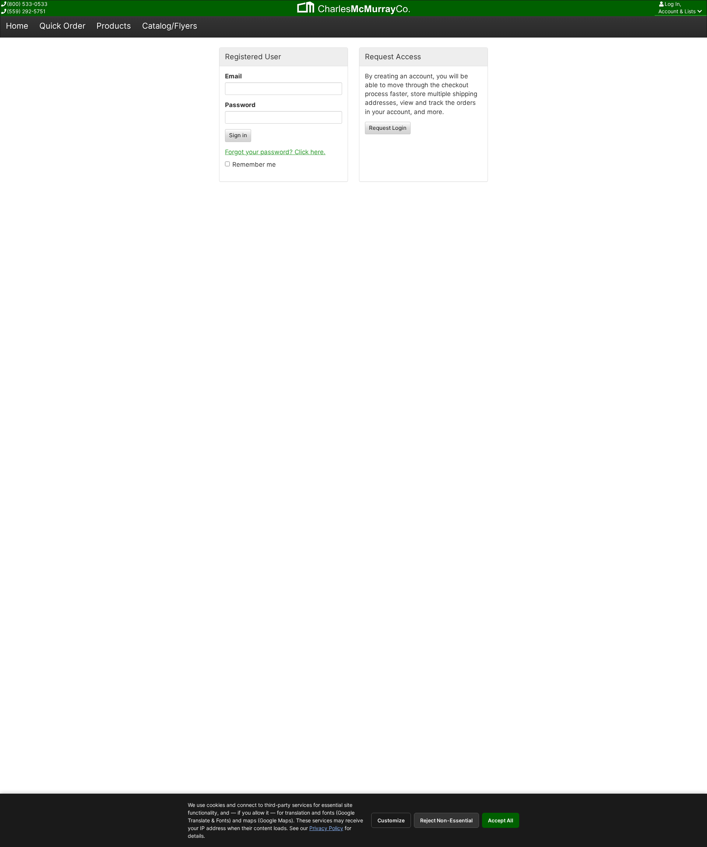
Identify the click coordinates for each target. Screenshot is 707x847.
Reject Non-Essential (446, 820)
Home (17, 26)
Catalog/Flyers (169, 26)
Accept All (500, 820)
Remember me (254, 164)
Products (113, 26)
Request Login (388, 127)
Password (240, 105)
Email (233, 76)
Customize (391, 820)
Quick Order (62, 26)
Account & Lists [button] (677, 7)
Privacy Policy (326, 828)
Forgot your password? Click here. (275, 152)
